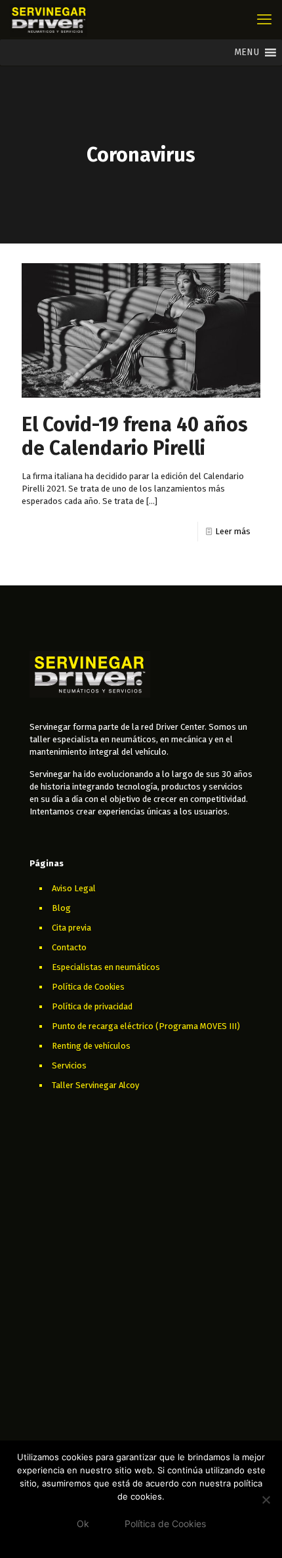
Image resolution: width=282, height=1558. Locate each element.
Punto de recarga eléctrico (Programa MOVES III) (146, 1026)
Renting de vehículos (91, 1046)
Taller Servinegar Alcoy (95, 1085)
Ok (83, 1523)
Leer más (233, 531)
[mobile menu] (264, 20)
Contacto (69, 947)
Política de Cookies (88, 987)
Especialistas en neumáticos (106, 967)
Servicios (69, 1065)
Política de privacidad (92, 1006)
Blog (61, 908)
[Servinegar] (48, 19)
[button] (246, 52)
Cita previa (71, 928)
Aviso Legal (74, 888)
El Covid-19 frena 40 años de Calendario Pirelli (135, 436)
